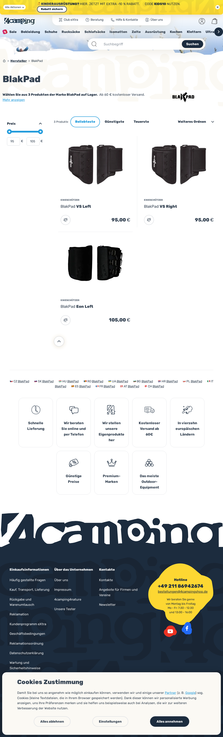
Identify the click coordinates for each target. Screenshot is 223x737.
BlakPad (23, 381)
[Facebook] (186, 628)
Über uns (61, 580)
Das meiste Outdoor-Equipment (149, 481)
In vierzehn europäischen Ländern (187, 428)
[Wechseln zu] (38, 123)
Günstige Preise (74, 479)
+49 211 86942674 (180, 586)
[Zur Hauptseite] (19, 21)
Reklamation (19, 614)
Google (190, 693)
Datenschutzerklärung (27, 653)
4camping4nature (67, 599)
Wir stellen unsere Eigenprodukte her (111, 431)
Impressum (62, 590)
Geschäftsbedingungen (27, 634)
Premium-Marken (111, 479)
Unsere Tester (65, 609)
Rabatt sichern (52, 9)
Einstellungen (110, 721)
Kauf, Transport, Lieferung (29, 590)
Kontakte (106, 580)
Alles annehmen (170, 721)
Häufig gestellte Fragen (28, 580)
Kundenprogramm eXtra (28, 624)
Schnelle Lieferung (35, 426)
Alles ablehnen (52, 721)
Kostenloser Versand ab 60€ (149, 428)
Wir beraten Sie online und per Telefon (73, 428)
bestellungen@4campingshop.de (183, 592)
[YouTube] (170, 631)
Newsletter (107, 605)
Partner (170, 693)
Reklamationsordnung (26, 643)
